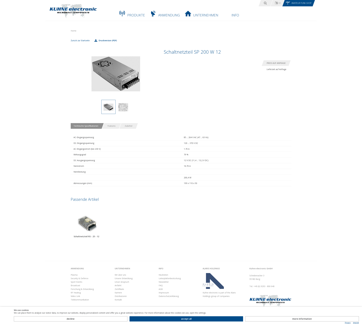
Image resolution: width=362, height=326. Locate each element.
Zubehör (128, 126)
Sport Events (76, 282)
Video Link (75, 296)
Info (235, 15)
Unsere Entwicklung (123, 278)
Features (111, 126)
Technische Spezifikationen (86, 126)
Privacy (348, 323)
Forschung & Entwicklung (82, 289)
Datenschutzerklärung (169, 296)
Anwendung (169, 15)
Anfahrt (118, 285)
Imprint (356, 323)
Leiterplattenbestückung (170, 278)
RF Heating (76, 292)
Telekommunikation (80, 299)
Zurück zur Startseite (80, 40)
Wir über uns (120, 274)
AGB (161, 289)
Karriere (118, 292)
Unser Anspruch (122, 282)
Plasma (74, 274)
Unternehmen (205, 15)
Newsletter (164, 282)
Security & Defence (79, 278)
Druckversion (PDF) (108, 40)
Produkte (136, 15)
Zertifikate (119, 289)
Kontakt (118, 299)
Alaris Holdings (211, 268)
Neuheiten (163, 274)
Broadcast (75, 285)
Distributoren (121, 296)
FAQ (161, 285)
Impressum (164, 292)
